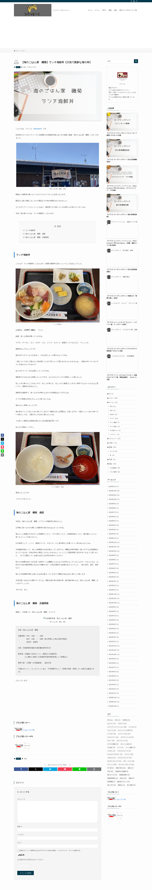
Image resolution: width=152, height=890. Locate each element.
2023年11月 (114, 547)
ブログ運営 (115, 472)
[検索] (136, 1)
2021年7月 (114, 667)
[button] (21, 769)
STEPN (126, 720)
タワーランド (122, 740)
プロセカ (111, 757)
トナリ (120, 747)
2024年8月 (114, 508)
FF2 (117, 720)
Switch (113, 414)
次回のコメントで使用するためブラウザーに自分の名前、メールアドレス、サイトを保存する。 (50, 850)
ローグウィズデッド (126, 764)
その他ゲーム (115, 430)
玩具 (112, 459)
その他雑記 (115, 468)
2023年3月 (114, 581)
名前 (19, 826)
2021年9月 (114, 659)
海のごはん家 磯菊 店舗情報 (37, 237)
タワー (110, 740)
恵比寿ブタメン (123, 781)
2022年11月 (114, 598)
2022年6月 (114, 620)
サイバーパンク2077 (125, 730)
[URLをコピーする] (94, 769)
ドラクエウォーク (124, 751)
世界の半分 (120, 768)
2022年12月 (114, 594)
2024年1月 (114, 538)
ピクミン (129, 754)
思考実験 (111, 781)
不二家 (110, 768)
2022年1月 (114, 641)
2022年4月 (114, 628)
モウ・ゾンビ (128, 761)
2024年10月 (114, 499)
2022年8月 (114, 611)
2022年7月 (114, 616)
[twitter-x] (131, 1)
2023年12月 (114, 542)
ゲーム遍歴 (114, 422)
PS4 (113, 406)
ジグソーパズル (124, 734)
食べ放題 (131, 785)
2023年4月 (114, 577)
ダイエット (114, 438)
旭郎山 (121, 785)
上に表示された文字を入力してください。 (31, 859)
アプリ (114, 418)
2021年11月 (114, 650)
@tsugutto (37, 129)
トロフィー (114, 434)
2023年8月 (114, 560)
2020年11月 (114, 702)
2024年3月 (114, 529)
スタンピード (112, 737)
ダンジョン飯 (126, 744)
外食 (24, 67)
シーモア (111, 734)
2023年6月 (114, 568)
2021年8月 (114, 663)
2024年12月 (114, 491)
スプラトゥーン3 (127, 737)
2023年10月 (114, 551)
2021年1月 (114, 693)
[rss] (134, 1)
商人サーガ (112, 775)
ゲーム (113, 402)
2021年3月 (114, 684)
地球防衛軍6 (112, 778)
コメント (21, 799)
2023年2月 (114, 585)
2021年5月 (114, 676)
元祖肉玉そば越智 (121, 771)
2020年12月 (114, 697)
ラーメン (111, 764)
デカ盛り (111, 747)
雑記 (112, 464)
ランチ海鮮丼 (30, 230)
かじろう (111, 723)
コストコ (111, 730)
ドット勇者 (130, 747)
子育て (113, 443)
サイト (19, 843)
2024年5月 (114, 521)
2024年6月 (114, 516)
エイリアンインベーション (116, 727)
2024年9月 (114, 503)
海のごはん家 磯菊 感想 (35, 234)
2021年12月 (114, 646)
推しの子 (111, 785)
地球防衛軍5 (124, 775)
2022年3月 (114, 633)
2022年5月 (114, 624)
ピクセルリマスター (114, 754)
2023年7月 (114, 564)
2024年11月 (114, 495)
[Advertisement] (76, 33)
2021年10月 (114, 654)
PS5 (113, 410)
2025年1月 (114, 486)
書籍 (112, 447)
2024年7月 (114, 512)
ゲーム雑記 (115, 426)
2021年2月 (114, 689)
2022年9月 (114, 607)
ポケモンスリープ (114, 761)
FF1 (110, 720)
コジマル (132, 727)
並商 (130, 768)
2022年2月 (114, 637)
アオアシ (122, 723)
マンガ (113, 451)
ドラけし (111, 751)
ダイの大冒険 (112, 744)
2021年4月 (114, 680)
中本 (110, 771)
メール (20, 834)
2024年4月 (114, 525)
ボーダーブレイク (125, 757)
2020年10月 (114, 706)
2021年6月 (114, 671)
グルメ (18, 67)
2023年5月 (114, 572)
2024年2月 (114, 534)
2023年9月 (114, 555)
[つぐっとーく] (32, 10)
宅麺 (131, 778)
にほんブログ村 (29, 730)
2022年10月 (114, 603)
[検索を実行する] (136, 61)
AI (111, 394)
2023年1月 (114, 590)
